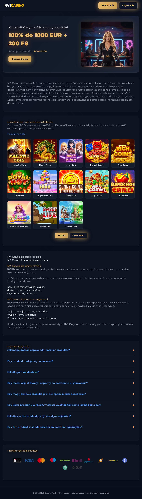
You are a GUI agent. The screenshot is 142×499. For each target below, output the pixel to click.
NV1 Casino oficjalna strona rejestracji (27, 260)
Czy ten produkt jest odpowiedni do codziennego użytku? (45, 427)
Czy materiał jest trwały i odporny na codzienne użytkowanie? (47, 383)
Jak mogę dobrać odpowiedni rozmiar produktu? (38, 350)
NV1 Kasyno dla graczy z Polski (24, 257)
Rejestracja (108, 5)
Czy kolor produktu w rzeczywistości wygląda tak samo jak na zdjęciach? (54, 405)
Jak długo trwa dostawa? (23, 372)
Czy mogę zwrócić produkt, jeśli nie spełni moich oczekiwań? (46, 394)
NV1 (14, 5)
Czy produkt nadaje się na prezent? (30, 361)
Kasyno (61, 235)
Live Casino (78, 235)
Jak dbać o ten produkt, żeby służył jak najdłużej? (39, 416)
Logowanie (128, 5)
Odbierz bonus (20, 59)
